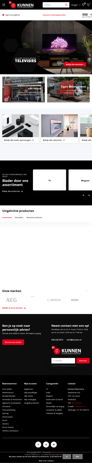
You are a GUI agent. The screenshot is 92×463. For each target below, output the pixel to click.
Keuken (49, 403)
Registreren (28, 389)
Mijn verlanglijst (30, 399)
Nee (77, 457)
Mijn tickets (28, 396)
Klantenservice (8, 392)
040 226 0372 (57, 339)
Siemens (5, 424)
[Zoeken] (66, 5)
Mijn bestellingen (30, 392)
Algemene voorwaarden (11, 403)
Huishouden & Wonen (54, 399)
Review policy (7, 417)
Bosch (4, 420)
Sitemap (5, 413)
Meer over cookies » (46, 461)
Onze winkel (7, 389)
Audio (48, 392)
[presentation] (83, 195)
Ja (67, 457)
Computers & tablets (54, 410)
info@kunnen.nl (74, 339)
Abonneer (83, 361)
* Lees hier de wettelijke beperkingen (64, 366)
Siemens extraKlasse (10, 431)
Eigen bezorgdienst (12, 15)
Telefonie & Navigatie (54, 413)
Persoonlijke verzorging (55, 406)
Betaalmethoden (8, 396)
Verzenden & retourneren (12, 399)
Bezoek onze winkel (13, 342)
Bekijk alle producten (11, 191)
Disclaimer (6, 406)
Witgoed (49, 396)
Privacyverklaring (8, 410)
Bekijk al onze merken (12, 308)
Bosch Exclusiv (8, 427)
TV (47, 389)
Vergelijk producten (31, 403)
